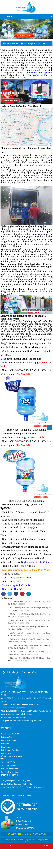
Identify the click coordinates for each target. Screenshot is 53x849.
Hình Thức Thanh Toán (9, 769)
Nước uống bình (24, 795)
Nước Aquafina (6, 737)
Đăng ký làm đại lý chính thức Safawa (27, 834)
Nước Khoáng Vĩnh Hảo (10, 750)
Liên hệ (45, 846)
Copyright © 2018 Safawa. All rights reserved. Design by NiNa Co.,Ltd (26, 841)
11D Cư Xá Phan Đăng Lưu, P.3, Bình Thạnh (17, 784)
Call (10, 846)
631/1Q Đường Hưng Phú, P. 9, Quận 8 (15, 781)
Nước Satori (5, 747)
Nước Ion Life (6, 744)
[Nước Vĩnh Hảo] (26, 29)
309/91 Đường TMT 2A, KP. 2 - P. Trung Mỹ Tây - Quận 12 (23, 787)
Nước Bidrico (6, 753)
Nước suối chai (8, 795)
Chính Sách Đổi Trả (8, 762)
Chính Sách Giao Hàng (9, 772)
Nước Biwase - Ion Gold (10, 734)
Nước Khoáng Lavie (8, 740)
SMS (27, 846)
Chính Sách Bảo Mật (8, 765)
